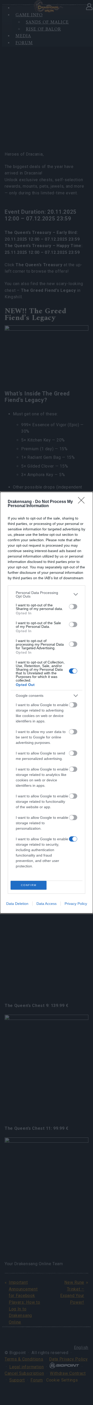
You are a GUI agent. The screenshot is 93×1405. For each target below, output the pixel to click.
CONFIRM (28, 885)
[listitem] (46, 594)
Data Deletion (17, 904)
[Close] (83, 502)
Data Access (46, 904)
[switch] (73, 606)
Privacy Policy (76, 904)
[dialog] (46, 702)
